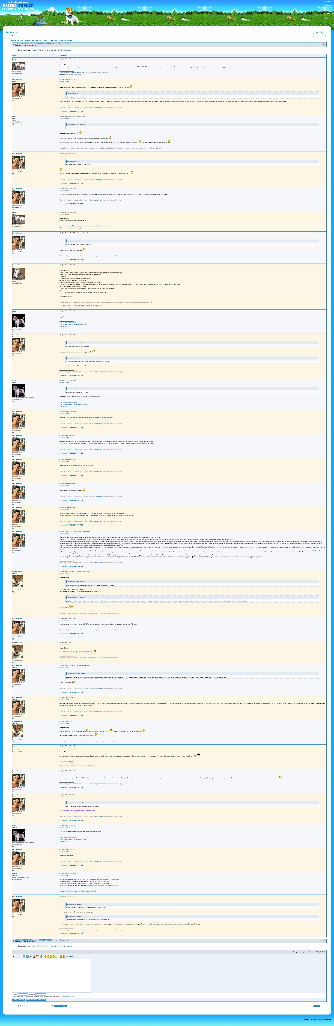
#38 (60, 265)
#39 (60, 311)
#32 (60, 79)
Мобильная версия (65, 40)
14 (55, 50)
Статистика (53, 40)
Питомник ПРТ (71, 111)
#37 (60, 233)
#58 (60, 849)
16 (61, 50)
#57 (60, 825)
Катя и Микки (17, 80)
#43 (60, 435)
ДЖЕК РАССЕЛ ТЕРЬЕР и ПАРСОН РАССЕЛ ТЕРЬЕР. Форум (36, 44)
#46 (60, 507)
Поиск (45, 40)
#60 (60, 896)
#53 (60, 721)
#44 (60, 459)
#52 (60, 697)
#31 (60, 59)
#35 (60, 188)
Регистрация (29, 40)
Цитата (67, 61)
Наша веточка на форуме (68, 323)
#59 (60, 873)
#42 (60, 411)
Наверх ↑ (323, 941)
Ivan (13, 746)
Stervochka (16, 265)
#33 (60, 116)
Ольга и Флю (17, 571)
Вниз (324, 44)
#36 (60, 212)
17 (64, 50)
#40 (60, 335)
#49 (60, 618)
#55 (60, 771)
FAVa (14, 116)
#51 (60, 665)
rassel (14, 311)
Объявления (63, 44)
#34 (60, 153)
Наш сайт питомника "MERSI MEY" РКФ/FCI (73, 324)
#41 (60, 380)
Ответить (38, 40)
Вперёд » (69, 50)
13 (52, 50)
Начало (13, 40)
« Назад (34, 50)
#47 (60, 531)
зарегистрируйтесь (69, 996)
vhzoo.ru (62, 74)
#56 (60, 794)
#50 (60, 642)
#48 (60, 571)
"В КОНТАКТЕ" (64, 326)
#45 (60, 483)
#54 (60, 746)
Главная (12, 35)
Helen (14, 59)
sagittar (14, 873)
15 (58, 50)
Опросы (20, 40)
